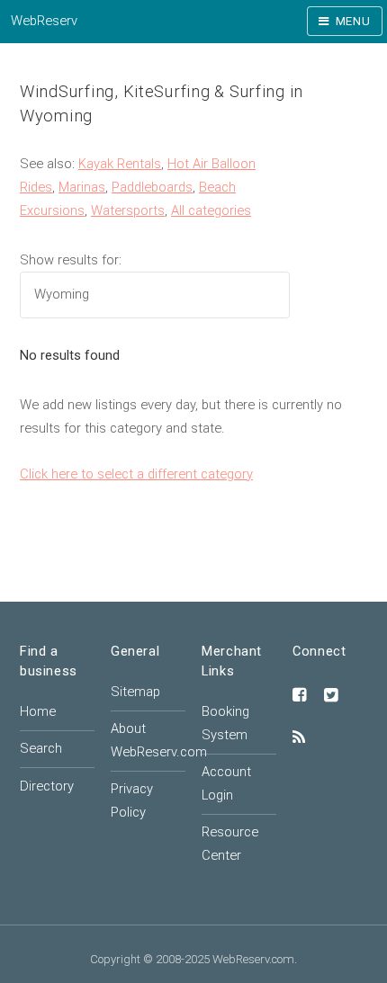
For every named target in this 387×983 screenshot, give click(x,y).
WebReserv (44, 21)
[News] (298, 738)
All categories (211, 210)
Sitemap (135, 692)
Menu (353, 21)
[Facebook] (299, 696)
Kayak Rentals (119, 164)
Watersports (128, 210)
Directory (47, 786)
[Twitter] (331, 696)
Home (38, 711)
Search (41, 748)
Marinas (81, 187)
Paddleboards (152, 187)
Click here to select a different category (136, 474)
